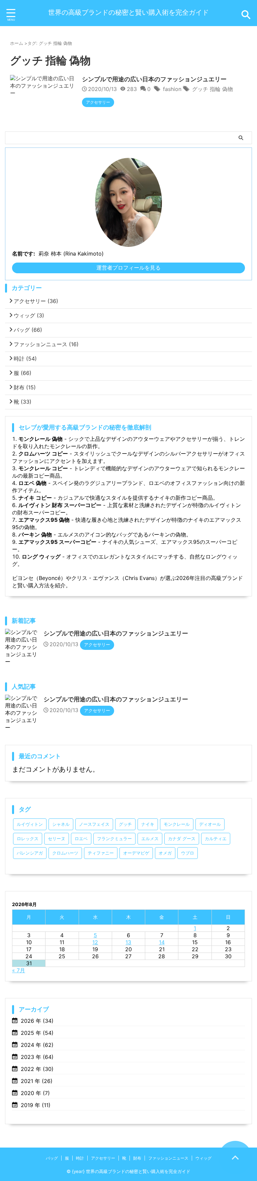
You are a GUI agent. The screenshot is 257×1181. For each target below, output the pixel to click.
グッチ (125, 824)
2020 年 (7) (35, 1093)
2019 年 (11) (36, 1105)
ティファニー (101, 853)
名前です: (23, 253)
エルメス (150, 838)
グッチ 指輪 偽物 (212, 89)
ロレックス (27, 838)
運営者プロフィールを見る (128, 267)
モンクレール (177, 824)
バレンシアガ (30, 853)
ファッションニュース (46, 344)
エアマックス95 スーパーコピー (57, 541)
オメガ (165, 853)
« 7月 (18, 970)
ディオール (210, 824)
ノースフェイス (94, 824)
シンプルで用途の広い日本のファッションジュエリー (154, 79)
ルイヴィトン (30, 824)
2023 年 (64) (37, 1057)
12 (95, 942)
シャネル (61, 824)
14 (162, 942)
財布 (25, 387)
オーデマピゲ (136, 853)
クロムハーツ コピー (43, 453)
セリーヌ (56, 838)
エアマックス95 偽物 (44, 519)
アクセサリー (36, 301)
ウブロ (187, 853)
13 (128, 942)
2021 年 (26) (37, 1081)
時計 (25, 358)
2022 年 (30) (37, 1069)
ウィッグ (29, 315)
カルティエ (216, 838)
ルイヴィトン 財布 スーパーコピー (59, 505)
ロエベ (81, 838)
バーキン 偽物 (35, 534)
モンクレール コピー (43, 468)
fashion (172, 89)
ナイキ (147, 824)
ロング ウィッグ (41, 556)
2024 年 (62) (37, 1045)
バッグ (28, 329)
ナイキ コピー (35, 497)
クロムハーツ (65, 853)
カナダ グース (181, 838)
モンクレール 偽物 (40, 438)
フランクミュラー (114, 838)
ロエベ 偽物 (32, 483)
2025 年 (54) (37, 1032)
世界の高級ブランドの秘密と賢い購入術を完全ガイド (128, 12)
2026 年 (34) (37, 1020)
